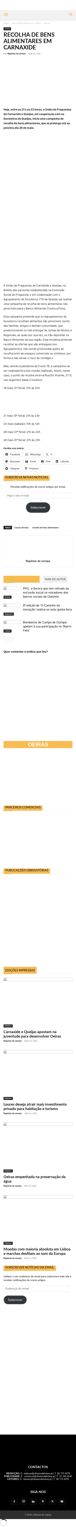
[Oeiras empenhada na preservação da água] (38, 1147)
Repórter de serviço (16, 54)
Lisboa (7, 631)
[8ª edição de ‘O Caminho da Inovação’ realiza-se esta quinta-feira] (12, 609)
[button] (6, 15)
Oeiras (47, 23)
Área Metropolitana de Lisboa (26, 23)
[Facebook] (14, 1501)
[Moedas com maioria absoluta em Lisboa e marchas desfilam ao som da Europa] (38, 1220)
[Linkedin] (33, 1501)
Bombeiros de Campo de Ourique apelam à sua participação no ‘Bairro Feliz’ (47, 626)
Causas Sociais (21, 528)
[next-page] (11, 639)
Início (6, 23)
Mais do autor (55, 579)
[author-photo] (38, 556)
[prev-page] (6, 639)
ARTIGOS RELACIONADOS (21, 579)
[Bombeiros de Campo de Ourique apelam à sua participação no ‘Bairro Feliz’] (12, 626)
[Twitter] (52, 1501)
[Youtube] (61, 1501)
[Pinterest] (42, 1501)
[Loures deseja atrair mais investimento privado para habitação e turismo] (38, 1075)
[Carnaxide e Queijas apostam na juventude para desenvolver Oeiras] (38, 1002)
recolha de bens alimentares (45, 528)
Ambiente (9, 614)
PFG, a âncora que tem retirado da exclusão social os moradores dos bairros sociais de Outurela (46, 592)
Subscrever (38, 507)
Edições (8, 1026)
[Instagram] (23, 1501)
